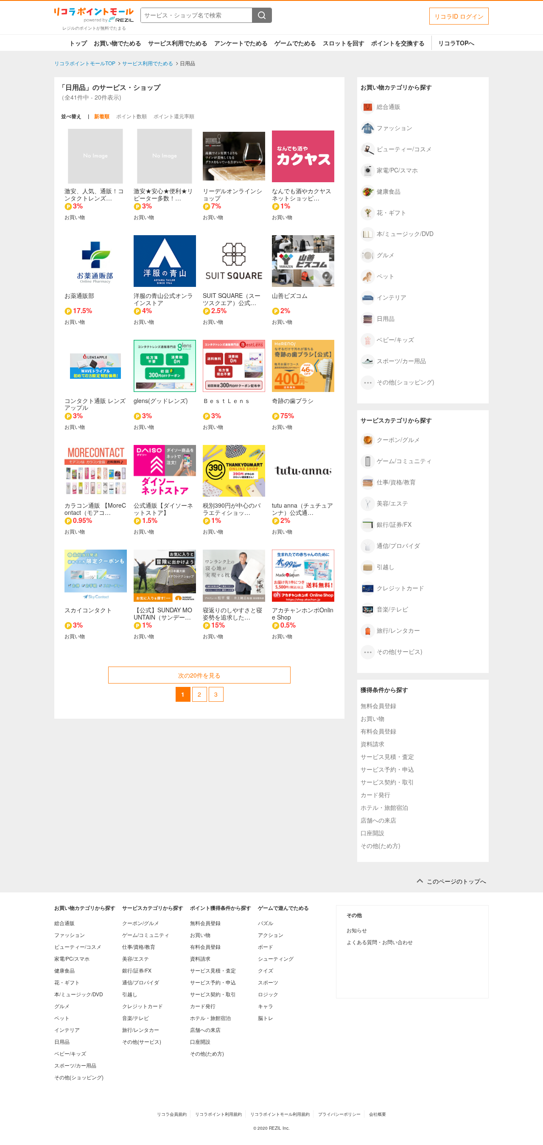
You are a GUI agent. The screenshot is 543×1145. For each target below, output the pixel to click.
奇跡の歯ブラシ (292, 400)
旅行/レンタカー (398, 629)
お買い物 (372, 718)
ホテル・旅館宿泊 (384, 807)
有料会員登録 (378, 731)
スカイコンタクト (88, 610)
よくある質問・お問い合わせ (380, 941)
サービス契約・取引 (387, 782)
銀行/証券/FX (394, 524)
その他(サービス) (400, 651)
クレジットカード (400, 587)
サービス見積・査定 (387, 756)
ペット (386, 275)
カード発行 (375, 795)
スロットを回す (343, 43)
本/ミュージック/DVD (405, 233)
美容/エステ (392, 502)
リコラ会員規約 (172, 1114)
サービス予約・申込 (387, 769)
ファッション (394, 127)
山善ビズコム (290, 295)
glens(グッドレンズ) (161, 400)
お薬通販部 (79, 295)
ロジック (268, 994)
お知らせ (357, 930)
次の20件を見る (199, 675)
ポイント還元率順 (174, 116)
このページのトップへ (456, 881)
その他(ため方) (380, 845)
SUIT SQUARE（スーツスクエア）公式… (231, 299)
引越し (386, 566)
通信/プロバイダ (398, 545)
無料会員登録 (378, 706)
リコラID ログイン (459, 16)
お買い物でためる (117, 43)
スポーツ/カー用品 (401, 360)
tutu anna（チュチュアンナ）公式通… (302, 509)
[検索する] (262, 15)
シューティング (276, 958)
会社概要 (377, 1114)
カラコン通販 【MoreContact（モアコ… (95, 509)
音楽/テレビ (392, 608)
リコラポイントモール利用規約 (280, 1114)
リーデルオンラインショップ (232, 194)
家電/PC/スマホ (397, 169)
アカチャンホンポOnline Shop (302, 613)
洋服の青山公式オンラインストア (163, 299)
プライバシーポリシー (339, 1114)
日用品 (386, 318)
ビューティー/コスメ (404, 148)
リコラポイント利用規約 (218, 1114)
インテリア (391, 296)
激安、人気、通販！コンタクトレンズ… (94, 194)
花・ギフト (391, 212)
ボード (265, 946)
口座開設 (372, 833)
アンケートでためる (241, 43)
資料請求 (372, 744)
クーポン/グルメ (398, 439)
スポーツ (268, 982)
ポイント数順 (131, 116)
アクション (270, 934)
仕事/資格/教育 (396, 481)
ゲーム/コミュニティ (404, 460)
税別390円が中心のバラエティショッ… (231, 509)
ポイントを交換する (398, 43)
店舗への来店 (378, 820)
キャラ (265, 1005)
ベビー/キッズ (395, 339)
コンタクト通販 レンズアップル (95, 404)
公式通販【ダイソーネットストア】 (163, 509)
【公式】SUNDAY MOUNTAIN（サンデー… (163, 613)
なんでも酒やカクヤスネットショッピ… (301, 194)
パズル (265, 922)
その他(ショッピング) (405, 381)
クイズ (265, 970)
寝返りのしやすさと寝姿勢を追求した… (232, 613)
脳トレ (265, 1017)
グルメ (386, 254)
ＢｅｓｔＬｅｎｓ (226, 400)
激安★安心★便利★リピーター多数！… (163, 194)
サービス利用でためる (177, 43)
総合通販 (388, 106)
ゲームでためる (295, 43)
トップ (78, 43)
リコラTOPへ (456, 43)
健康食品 (388, 190)
